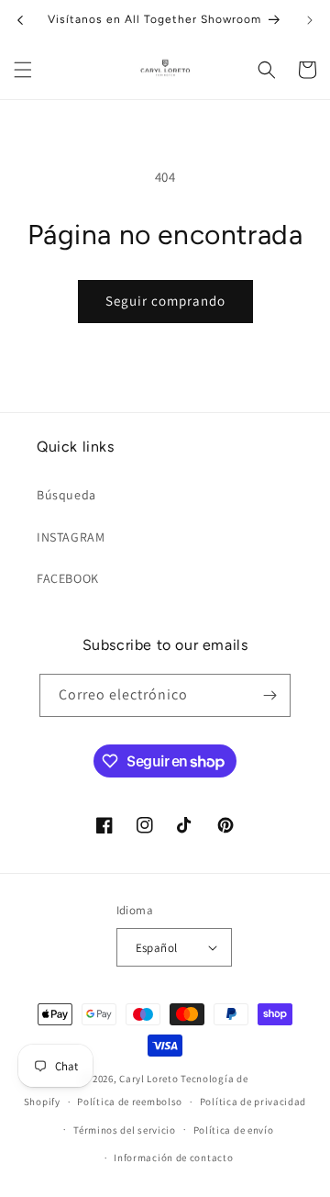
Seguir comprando (165, 300)
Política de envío (233, 1130)
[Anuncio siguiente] (310, 20)
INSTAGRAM (70, 537)
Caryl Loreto (148, 1078)
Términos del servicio (124, 1130)
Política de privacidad (253, 1101)
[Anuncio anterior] (20, 20)
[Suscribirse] (269, 695)
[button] (23, 70)
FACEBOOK (68, 578)
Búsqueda (66, 495)
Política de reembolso (129, 1101)
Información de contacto (173, 1157)
